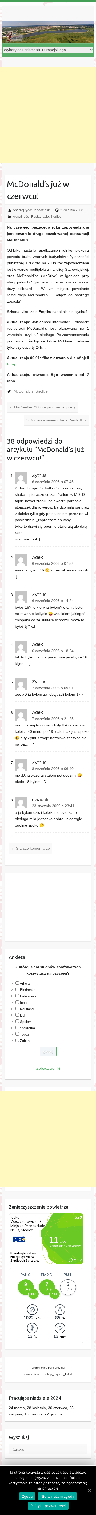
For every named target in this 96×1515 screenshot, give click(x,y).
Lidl (22, 1015)
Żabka (25, 1041)
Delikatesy (28, 996)
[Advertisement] (48, 115)
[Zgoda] (89, 1490)
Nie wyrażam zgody (57, 1496)
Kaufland (27, 1009)
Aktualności (21, 216)
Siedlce (55, 216)
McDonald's (23, 391)
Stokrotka (27, 1028)
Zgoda (27, 1496)
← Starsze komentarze (30, 848)
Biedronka (27, 990)
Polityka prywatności (48, 1506)
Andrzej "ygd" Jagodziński (31, 210)
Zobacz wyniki (48, 1068)
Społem (26, 1022)
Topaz (24, 1034)
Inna (23, 1003)
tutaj (11, 364)
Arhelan (25, 983)
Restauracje (40, 216)
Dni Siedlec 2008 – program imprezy (42, 407)
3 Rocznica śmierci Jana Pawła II (56, 420)
